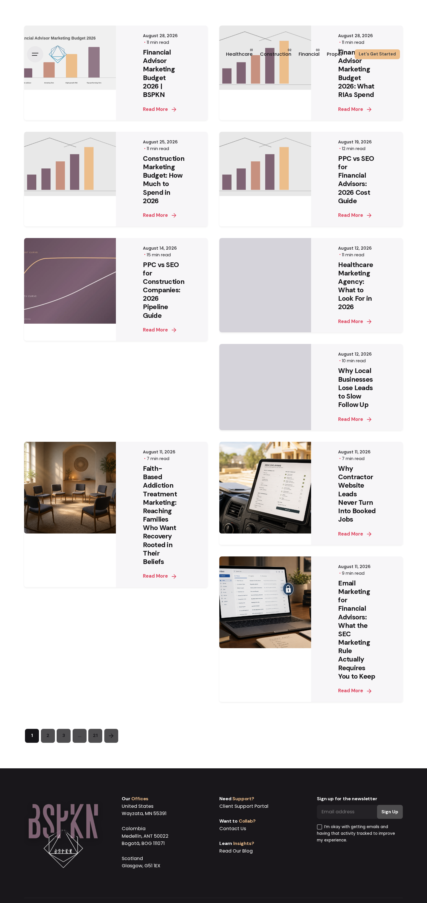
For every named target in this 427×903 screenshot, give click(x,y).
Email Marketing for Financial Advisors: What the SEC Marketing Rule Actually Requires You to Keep (356, 630)
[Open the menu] (35, 54)
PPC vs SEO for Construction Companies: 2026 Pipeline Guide (163, 290)
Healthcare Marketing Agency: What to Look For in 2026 (355, 285)
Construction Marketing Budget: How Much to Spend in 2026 (163, 179)
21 (95, 735)
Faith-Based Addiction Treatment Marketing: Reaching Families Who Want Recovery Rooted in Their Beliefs (160, 515)
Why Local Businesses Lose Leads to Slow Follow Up (355, 387)
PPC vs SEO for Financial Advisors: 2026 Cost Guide (356, 179)
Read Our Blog (236, 851)
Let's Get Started (377, 54)
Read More (155, 109)
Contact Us (232, 828)
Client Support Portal (243, 806)
